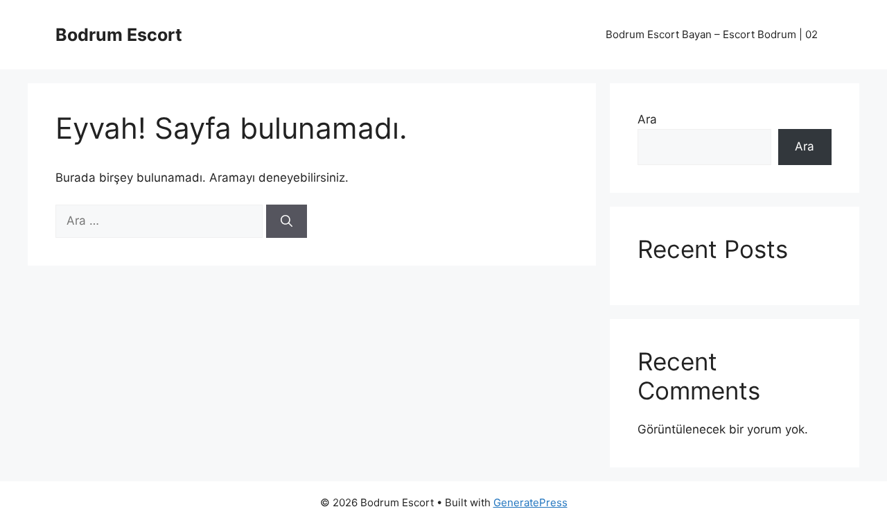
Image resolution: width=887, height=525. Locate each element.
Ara (647, 119)
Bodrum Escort (118, 34)
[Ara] (286, 221)
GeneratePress (530, 502)
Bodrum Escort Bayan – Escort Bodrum (712, 34)
